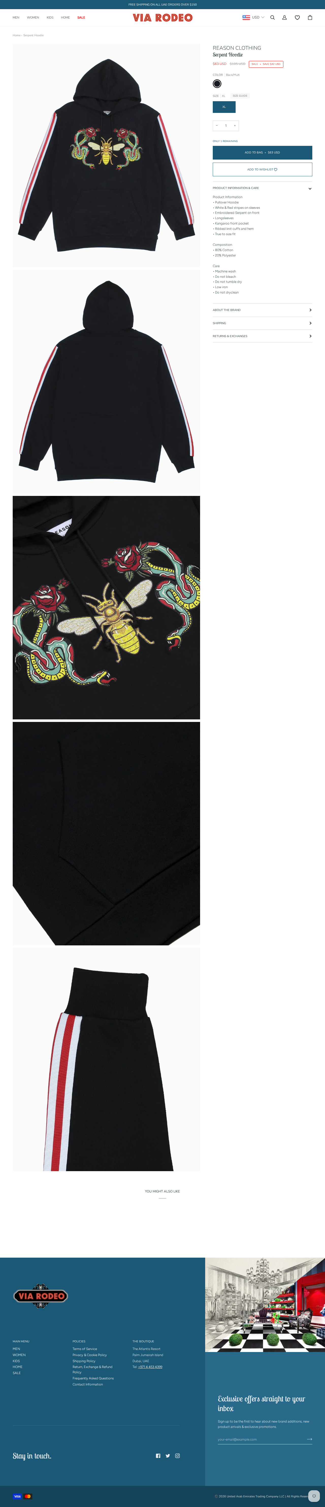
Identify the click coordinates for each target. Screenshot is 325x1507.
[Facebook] (158, 1455)
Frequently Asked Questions (93, 1378)
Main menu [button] (21, 1341)
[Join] (305, 1439)
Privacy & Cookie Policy (90, 1355)
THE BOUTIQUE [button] (143, 1341)
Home (17, 35)
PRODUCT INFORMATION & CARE (236, 188)
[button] (18, 17)
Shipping (219, 323)
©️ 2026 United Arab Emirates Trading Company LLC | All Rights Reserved (263, 1496)
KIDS (16, 1361)
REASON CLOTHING (237, 47)
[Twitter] (168, 1455)
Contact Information (88, 1384)
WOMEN (19, 1355)
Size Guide (240, 96)
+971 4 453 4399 (150, 1367)
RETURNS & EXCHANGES (230, 336)
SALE (17, 1373)
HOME (18, 1367)
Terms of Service (85, 1349)
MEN (16, 1349)
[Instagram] (177, 1455)
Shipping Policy (84, 1361)
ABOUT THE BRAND (227, 310)
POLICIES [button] (79, 1341)
